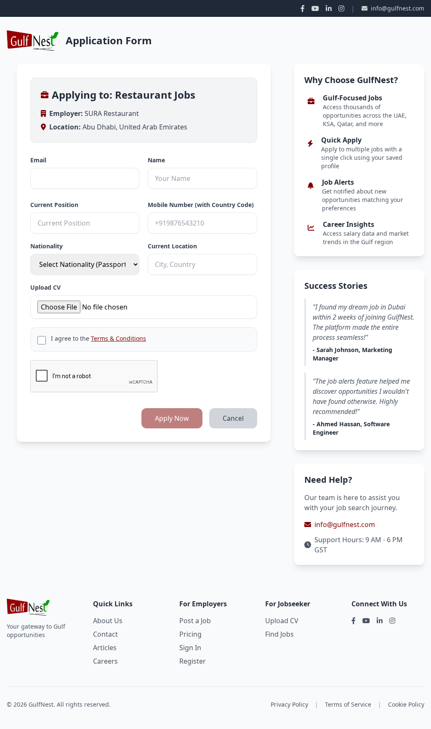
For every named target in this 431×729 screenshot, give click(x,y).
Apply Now (172, 418)
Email (38, 160)
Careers (105, 661)
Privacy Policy (289, 704)
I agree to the (98, 338)
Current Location (172, 246)
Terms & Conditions (118, 338)
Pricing (190, 634)
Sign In (190, 647)
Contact (105, 634)
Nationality (46, 246)
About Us (107, 620)
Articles (105, 647)
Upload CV (45, 287)
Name (156, 160)
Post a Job (195, 620)
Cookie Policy (406, 704)
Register (192, 661)
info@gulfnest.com (397, 8)
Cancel (233, 418)
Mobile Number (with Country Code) (201, 205)
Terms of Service (348, 704)
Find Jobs (279, 634)
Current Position (54, 205)
